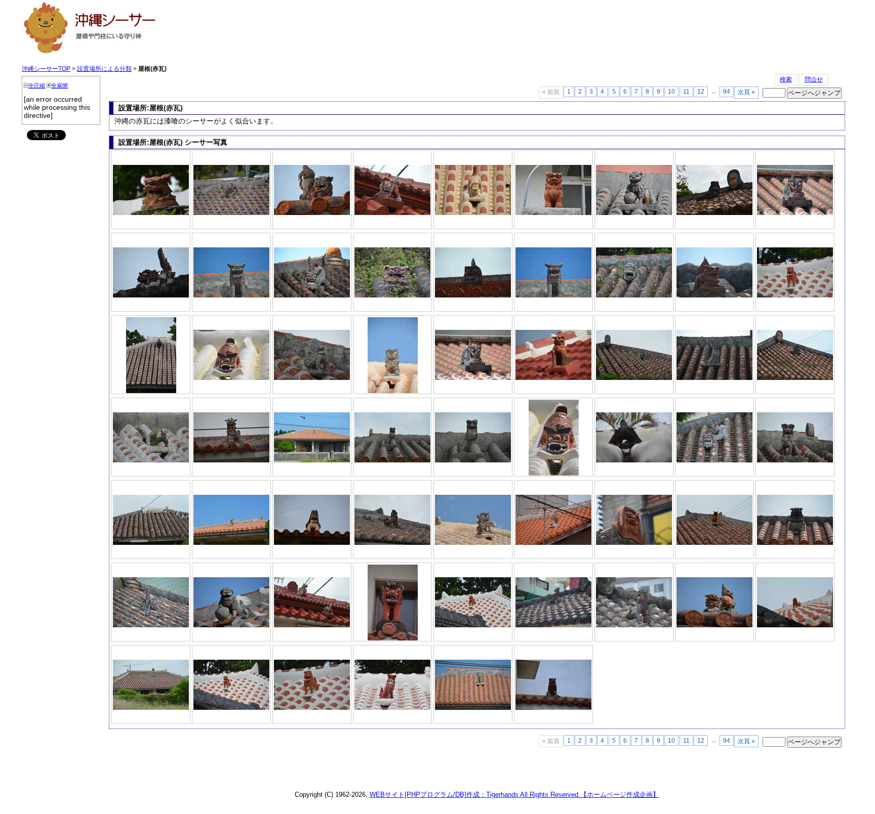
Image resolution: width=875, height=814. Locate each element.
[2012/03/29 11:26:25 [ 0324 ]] (473, 213)
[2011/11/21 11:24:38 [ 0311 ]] (634, 542)
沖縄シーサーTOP (46, 68)
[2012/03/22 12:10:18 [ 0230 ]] (795, 542)
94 (726, 91)
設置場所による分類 (104, 68)
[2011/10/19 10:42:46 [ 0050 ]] (714, 625)
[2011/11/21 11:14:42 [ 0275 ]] (553, 377)
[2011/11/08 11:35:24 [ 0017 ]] (151, 625)
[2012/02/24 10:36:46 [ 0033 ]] (151, 460)
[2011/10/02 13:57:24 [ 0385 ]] (795, 460)
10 (671, 91)
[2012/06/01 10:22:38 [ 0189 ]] (634, 377)
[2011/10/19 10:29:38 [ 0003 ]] (795, 213)
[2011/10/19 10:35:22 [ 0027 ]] (634, 213)
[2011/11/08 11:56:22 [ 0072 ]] (231, 213)
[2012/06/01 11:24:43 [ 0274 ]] (151, 707)
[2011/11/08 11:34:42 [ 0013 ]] (714, 460)
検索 (786, 79)
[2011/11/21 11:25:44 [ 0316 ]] (553, 213)
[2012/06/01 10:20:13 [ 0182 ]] (151, 542)
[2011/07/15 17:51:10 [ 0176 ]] (312, 295)
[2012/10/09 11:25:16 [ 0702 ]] (231, 295)
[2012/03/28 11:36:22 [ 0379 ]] (393, 391)
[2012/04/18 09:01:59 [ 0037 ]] (151, 295)
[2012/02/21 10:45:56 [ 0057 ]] (553, 542)
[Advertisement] (360, 31)
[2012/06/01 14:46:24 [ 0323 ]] (714, 542)
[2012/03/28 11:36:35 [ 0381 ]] (473, 542)
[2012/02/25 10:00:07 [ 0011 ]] (393, 638)
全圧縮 (36, 85)
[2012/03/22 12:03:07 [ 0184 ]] (151, 213)
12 (700, 91)
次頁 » (746, 92)
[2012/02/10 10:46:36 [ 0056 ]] (231, 625)
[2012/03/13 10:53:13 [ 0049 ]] (795, 377)
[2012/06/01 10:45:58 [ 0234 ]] (151, 391)
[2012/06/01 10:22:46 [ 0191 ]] (312, 377)
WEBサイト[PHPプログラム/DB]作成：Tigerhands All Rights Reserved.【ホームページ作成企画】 (514, 794)
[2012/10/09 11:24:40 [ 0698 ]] (312, 460)
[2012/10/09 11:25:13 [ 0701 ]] (553, 295)
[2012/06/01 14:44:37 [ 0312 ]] (795, 625)
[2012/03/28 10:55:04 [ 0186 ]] (553, 625)
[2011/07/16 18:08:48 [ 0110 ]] (312, 213)
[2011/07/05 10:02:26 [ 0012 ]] (553, 707)
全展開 (59, 85)
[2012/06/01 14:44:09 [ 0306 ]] (795, 295)
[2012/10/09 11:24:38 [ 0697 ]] (473, 707)
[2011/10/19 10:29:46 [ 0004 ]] (473, 377)
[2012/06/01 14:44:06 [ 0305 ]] (231, 707)
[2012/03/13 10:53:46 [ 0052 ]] (714, 213)
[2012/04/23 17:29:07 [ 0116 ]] (312, 542)
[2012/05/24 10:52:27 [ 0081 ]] (554, 473)
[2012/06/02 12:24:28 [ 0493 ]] (473, 295)
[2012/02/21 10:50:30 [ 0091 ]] (231, 460)
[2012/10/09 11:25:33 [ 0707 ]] (231, 542)
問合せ (814, 79)
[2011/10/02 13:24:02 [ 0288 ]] (473, 460)
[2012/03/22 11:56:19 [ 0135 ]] (312, 625)
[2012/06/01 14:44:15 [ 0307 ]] (312, 707)
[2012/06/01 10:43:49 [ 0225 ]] (634, 460)
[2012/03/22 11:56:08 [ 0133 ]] (392, 213)
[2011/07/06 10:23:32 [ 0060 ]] (392, 542)
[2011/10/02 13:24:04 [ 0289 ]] (392, 460)
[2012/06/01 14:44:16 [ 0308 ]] (473, 625)
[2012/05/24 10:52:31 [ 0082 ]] (231, 377)
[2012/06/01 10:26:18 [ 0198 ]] (634, 295)
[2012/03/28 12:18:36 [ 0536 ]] (714, 295)
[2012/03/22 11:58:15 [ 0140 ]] (392, 295)
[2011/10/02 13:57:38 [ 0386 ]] (714, 377)
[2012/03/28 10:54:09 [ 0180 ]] (634, 625)
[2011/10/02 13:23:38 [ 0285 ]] (392, 707)
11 (686, 91)
